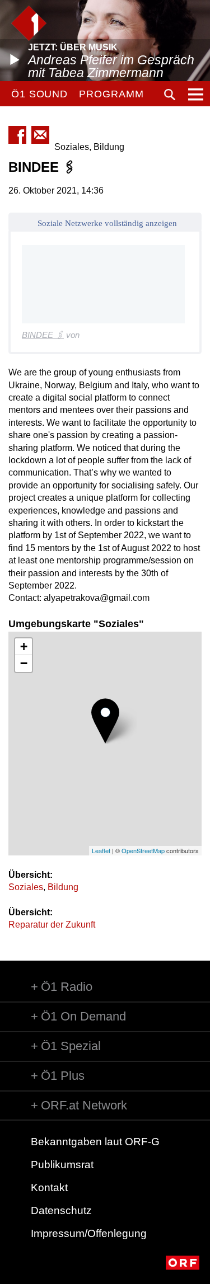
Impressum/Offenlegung (89, 1233)
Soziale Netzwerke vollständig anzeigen (107, 223)
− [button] (23, 663)
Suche (169, 94)
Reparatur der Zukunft (51, 924)
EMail (40, 135)
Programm (111, 94)
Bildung (63, 887)
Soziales (25, 887)
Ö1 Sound (39, 94)
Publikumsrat (62, 1164)
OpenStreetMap (143, 850)
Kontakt (49, 1187)
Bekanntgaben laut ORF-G (95, 1141)
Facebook (17, 135)
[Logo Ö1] (28, 23)
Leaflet (101, 850)
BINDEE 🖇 (43, 335)
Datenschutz (61, 1210)
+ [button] (23, 646)
